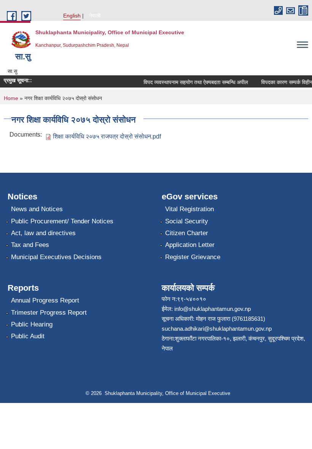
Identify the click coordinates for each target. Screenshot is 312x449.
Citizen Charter (186, 233)
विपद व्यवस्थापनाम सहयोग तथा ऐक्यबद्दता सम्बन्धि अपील (193, 82)
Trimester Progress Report (49, 312)
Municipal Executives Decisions (56, 257)
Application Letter (190, 244)
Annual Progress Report (45, 300)
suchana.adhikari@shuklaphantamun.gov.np (217, 328)
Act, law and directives (43, 233)
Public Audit (28, 336)
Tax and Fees (30, 244)
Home (11, 98)
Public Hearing (32, 324)
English (72, 16)
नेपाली (94, 16)
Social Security (186, 221)
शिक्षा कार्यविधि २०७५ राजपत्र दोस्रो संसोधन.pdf (107, 136)
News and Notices (37, 209)
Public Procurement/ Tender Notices (62, 221)
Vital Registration (189, 209)
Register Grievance (192, 257)
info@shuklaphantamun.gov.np (212, 309)
